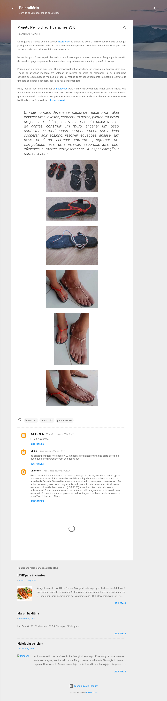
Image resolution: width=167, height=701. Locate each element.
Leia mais (120, 603)
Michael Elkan (91, 692)
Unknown (35, 470)
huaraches (64, 41)
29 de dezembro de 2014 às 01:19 (61, 434)
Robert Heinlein (58, 100)
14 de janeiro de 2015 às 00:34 (56, 471)
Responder (37, 444)
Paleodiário (29, 8)
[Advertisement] (151, 69)
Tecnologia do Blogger (85, 686)
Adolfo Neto (37, 434)
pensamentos (64, 420)
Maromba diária (28, 613)
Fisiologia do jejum (30, 643)
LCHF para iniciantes (31, 575)
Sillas (33, 450)
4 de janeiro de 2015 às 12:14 (51, 451)
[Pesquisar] (154, 9)
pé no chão (47, 420)
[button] (124, 27)
